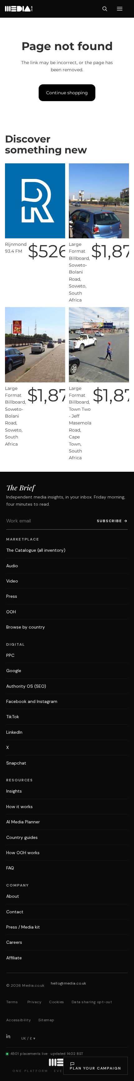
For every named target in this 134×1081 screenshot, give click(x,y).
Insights (14, 791)
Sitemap (46, 1020)
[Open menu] (120, 9)
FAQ (10, 868)
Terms (12, 1001)
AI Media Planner (23, 822)
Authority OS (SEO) (26, 686)
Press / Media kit (23, 927)
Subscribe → (112, 520)
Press (11, 596)
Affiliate (14, 958)
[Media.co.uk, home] (18, 9)
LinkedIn (14, 732)
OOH (11, 612)
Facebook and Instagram (31, 701)
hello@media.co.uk (68, 983)
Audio (12, 566)
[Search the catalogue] (105, 9)
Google (13, 670)
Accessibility (18, 1020)
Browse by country (25, 627)
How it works (19, 806)
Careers (14, 942)
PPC (10, 655)
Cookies (56, 1001)
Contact (14, 912)
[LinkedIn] (10, 1038)
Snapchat (16, 763)
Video (12, 581)
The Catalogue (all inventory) (35, 550)
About (12, 896)
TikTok (12, 716)
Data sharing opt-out (92, 1001)
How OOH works (23, 852)
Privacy (34, 1001)
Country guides (22, 837)
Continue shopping (67, 93)
